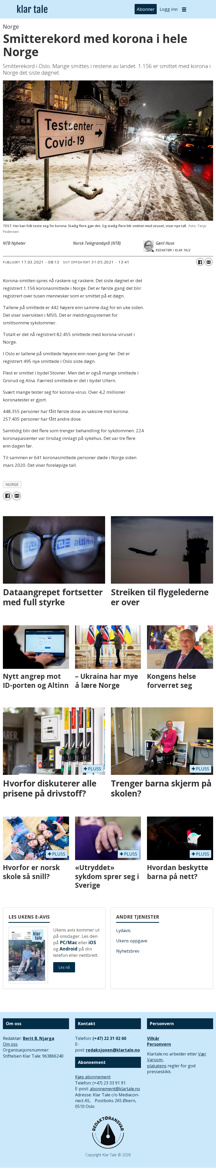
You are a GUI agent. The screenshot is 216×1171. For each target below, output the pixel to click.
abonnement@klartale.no (115, 1089)
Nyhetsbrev (127, 951)
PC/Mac (68, 942)
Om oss (10, 1044)
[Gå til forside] (32, 9)
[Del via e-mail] (209, 262)
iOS (92, 942)
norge (12, 484)
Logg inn (169, 9)
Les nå (64, 967)
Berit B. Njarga (38, 1038)
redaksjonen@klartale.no (113, 1050)
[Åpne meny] (184, 9)
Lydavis (123, 930)
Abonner (146, 9)
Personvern (159, 1044)
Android (68, 949)
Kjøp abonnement (93, 1077)
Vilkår (153, 1038)
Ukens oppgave (131, 941)
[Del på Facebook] (200, 262)
